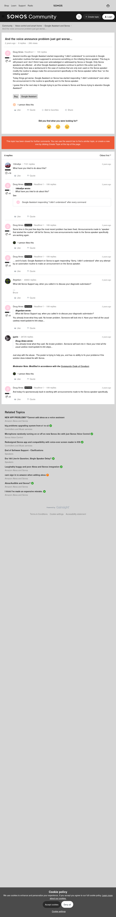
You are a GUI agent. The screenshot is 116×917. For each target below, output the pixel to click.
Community (7, 25)
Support (22, 5)
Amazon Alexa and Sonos (16, 420)
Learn (13, 5)
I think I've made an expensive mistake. (24, 491)
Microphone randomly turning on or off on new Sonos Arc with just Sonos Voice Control (47, 433)
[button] (3, 17)
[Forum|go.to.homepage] (31, 17)
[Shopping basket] (108, 5)
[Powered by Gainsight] (58, 508)
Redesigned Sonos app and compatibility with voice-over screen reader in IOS (42, 442)
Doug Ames (18, 51)
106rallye (17, 164)
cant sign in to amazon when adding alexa (25, 474)
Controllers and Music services (18, 429)
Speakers (9, 453)
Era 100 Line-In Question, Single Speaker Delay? (28, 458)
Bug (16, 96)
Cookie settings (57, 514)
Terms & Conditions (39, 514)
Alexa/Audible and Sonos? (18, 483)
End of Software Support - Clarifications (24, 450)
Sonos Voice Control (14, 437)
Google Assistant (28, 96)
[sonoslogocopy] (58, 5)
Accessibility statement (76, 514)
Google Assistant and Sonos (57, 25)
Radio (30, 5)
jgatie (15, 336)
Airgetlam (17, 279)
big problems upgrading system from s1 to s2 (27, 425)
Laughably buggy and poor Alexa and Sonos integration (32, 466)
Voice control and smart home (28, 25)
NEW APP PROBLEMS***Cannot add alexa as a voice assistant (35, 417)
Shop (6, 5)
